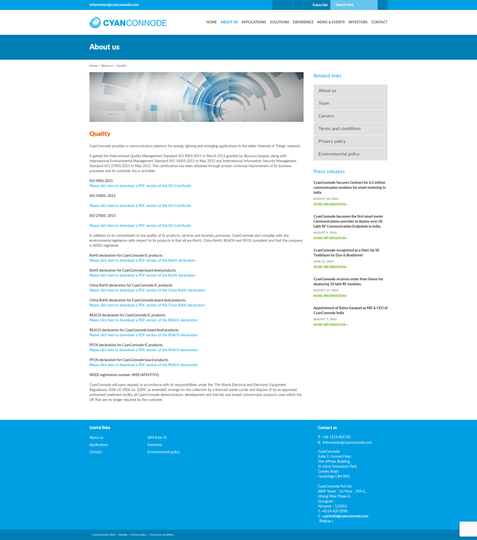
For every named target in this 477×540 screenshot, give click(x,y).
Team (323, 103)
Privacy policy (332, 141)
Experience (303, 22)
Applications (253, 22)
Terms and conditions (339, 129)
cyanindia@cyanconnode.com (345, 516)
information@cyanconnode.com (114, 5)
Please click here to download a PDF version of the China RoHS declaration (147, 290)
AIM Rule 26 (157, 438)
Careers (326, 116)
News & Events (331, 22)
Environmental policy (338, 154)
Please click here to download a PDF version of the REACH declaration (143, 320)
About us (229, 22)
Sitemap (123, 535)
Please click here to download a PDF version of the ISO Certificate (140, 186)
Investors (358, 22)
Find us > (326, 521)
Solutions (279, 22)
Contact (379, 22)
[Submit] (383, 5)
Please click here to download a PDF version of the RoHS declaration (142, 260)
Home (211, 22)
